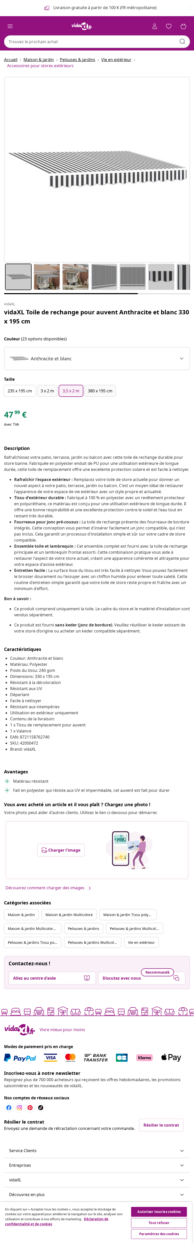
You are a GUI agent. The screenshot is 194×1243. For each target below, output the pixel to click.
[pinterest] (30, 1107)
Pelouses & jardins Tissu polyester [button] (34, 942)
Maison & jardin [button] (21, 914)
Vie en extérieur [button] (141, 942)
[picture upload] (129, 850)
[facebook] (8, 1107)
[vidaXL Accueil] (82, 26)
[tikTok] (40, 1107)
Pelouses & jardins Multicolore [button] (135, 928)
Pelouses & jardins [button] (83, 928)
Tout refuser (159, 1223)
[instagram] (19, 1107)
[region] (96, 1222)
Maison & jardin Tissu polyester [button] (129, 914)
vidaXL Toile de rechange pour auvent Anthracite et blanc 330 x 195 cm (96, 316)
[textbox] (40, 358)
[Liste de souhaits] (168, 26)
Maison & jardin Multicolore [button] (69, 914)
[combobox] (97, 41)
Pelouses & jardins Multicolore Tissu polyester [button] (94, 942)
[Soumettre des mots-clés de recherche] (182, 41)
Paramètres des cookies (159, 1234)
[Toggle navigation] (10, 26)
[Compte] (154, 26)
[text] (15, 416)
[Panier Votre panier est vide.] (183, 26)
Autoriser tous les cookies (158, 1211)
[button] (97, 1151)
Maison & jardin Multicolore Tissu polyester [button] (34, 928)
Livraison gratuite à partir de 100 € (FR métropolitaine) (104, 7)
